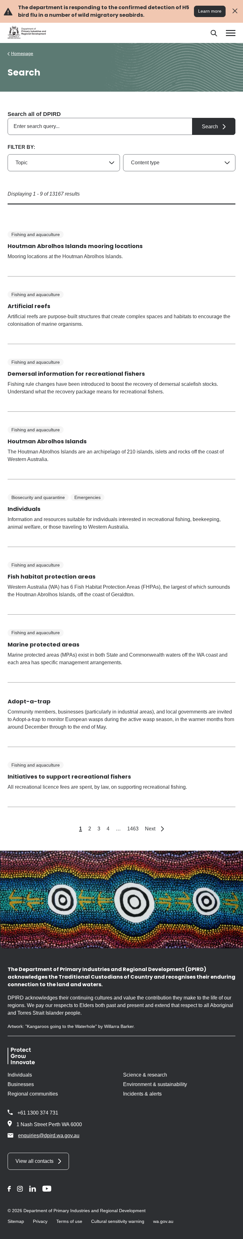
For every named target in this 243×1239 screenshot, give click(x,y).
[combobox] (121, 126)
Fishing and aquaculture (35, 234)
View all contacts (34, 1161)
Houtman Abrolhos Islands (47, 441)
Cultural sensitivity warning (117, 1221)
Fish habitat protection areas (52, 576)
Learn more (209, 11)
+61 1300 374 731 (37, 1112)
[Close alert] (235, 11)
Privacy (40, 1221)
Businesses (21, 1084)
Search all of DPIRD (34, 114)
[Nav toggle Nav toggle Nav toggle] (230, 33)
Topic (22, 162)
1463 (133, 828)
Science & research (145, 1075)
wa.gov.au (163, 1221)
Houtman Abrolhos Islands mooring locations (75, 246)
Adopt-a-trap (29, 701)
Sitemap (16, 1221)
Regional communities (33, 1093)
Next (154, 828)
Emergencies (87, 497)
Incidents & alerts (142, 1093)
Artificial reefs (29, 306)
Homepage (22, 53)
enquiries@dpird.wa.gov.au (48, 1135)
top (230, 1230)
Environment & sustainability (155, 1084)
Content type (145, 162)
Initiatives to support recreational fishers (69, 776)
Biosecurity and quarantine (38, 497)
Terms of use (69, 1221)
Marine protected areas (43, 644)
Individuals (24, 509)
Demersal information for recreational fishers (76, 374)
